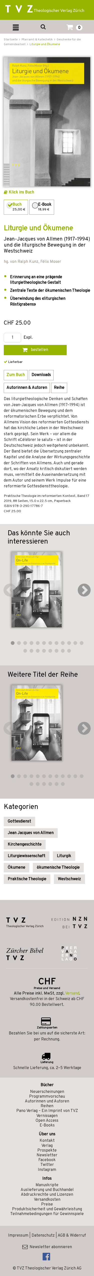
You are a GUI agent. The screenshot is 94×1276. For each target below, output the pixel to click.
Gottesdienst (19, 821)
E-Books (47, 1125)
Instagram (47, 1169)
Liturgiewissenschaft (26, 856)
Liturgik (64, 856)
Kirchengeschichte (25, 844)
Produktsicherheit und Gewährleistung (47, 1209)
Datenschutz (43, 1235)
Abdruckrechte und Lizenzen (47, 1194)
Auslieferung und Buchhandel (47, 1189)
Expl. (28, 337)
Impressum (18, 1235)
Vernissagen (47, 1115)
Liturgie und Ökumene (45, 44)
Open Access (47, 1120)
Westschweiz (69, 879)
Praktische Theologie (27, 879)
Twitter (47, 1164)
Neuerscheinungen (47, 1091)
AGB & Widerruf (72, 1235)
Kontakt (47, 1140)
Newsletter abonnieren (50, 1247)
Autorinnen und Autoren (47, 1101)
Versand (72, 993)
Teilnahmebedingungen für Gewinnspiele (47, 1214)
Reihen (47, 1106)
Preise (47, 1204)
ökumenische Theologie (58, 867)
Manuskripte (47, 1185)
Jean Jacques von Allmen (31, 833)
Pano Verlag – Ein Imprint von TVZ (47, 1110)
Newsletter (47, 1155)
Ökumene (16, 867)
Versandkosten (47, 1199)
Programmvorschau (47, 1096)
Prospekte (47, 1150)
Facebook (47, 1160)
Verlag (47, 1145)
